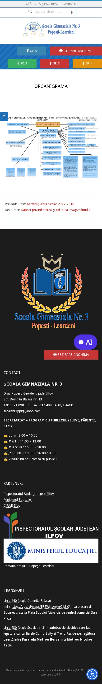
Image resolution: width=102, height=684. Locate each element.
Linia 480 (10, 627)
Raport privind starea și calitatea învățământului (55, 210)
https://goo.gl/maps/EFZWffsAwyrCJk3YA (40, 606)
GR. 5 (33, 51)
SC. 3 (23, 63)
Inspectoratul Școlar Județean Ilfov (29, 494)
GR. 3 (56, 63)
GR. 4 (89, 63)
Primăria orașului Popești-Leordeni (29, 566)
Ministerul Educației (18, 499)
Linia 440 (10, 601)
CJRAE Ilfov (12, 505)
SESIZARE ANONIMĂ (78, 51)
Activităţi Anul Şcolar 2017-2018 (50, 204)
